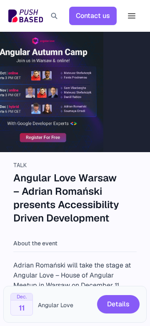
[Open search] (54, 16)
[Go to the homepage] (25, 16)
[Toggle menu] (132, 16)
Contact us (93, 15)
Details (118, 304)
